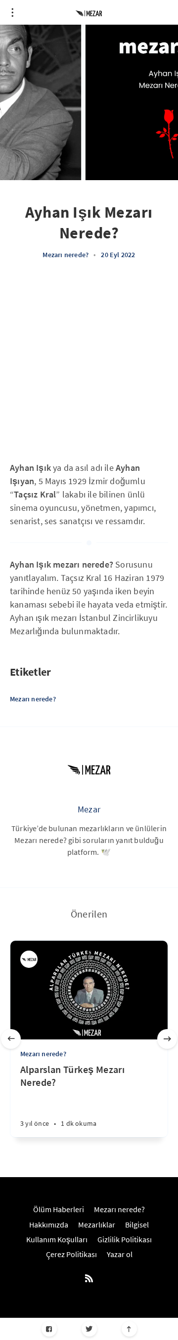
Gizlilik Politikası (124, 1239)
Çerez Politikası (71, 1254)
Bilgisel (137, 1224)
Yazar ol (120, 1254)
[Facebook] (49, 1329)
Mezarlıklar (96, 1224)
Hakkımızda (48, 1224)
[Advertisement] (89, 367)
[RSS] (89, 1278)
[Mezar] (89, 769)
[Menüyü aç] (12, 12)
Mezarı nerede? (66, 255)
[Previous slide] (11, 1039)
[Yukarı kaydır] (129, 1329)
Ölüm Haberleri (58, 1209)
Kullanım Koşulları (57, 1239)
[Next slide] (167, 1039)
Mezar (89, 809)
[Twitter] (89, 1329)
